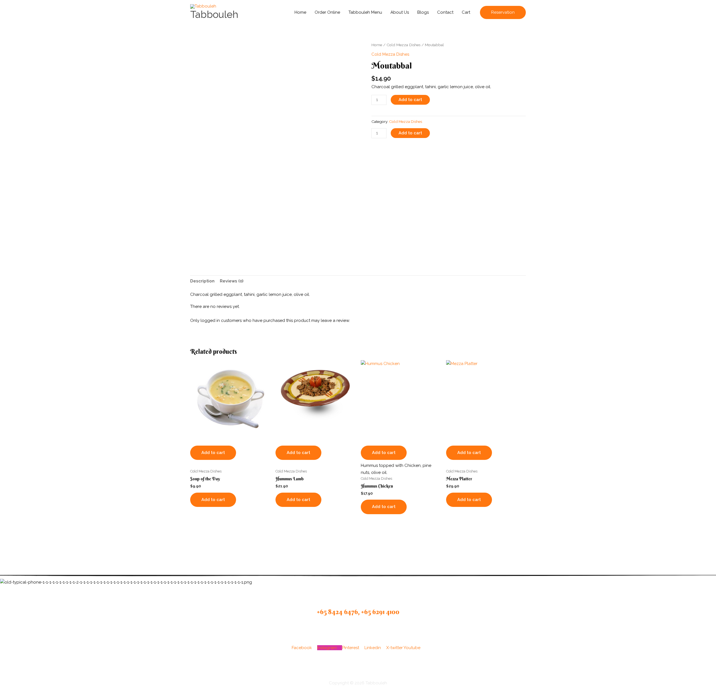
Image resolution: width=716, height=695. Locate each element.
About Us (399, 12)
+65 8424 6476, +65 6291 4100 (358, 611)
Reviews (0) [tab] (231, 281)
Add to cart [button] (213, 452)
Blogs (423, 12)
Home (300, 12)
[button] (503, 12)
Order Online (327, 12)
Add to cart (410, 99)
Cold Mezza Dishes (403, 45)
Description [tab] (202, 281)
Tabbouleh (214, 14)
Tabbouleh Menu (365, 12)
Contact (445, 12)
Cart (466, 12)
